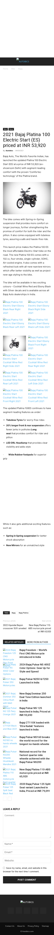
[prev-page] (5, 799)
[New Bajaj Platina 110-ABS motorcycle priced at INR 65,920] (10, 776)
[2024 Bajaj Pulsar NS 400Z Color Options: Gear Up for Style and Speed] (10, 669)
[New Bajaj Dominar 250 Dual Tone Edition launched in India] (10, 700)
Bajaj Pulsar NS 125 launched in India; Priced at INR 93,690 (35, 712)
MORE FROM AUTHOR (37, 642)
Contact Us (9, 926)
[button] (5, 61)
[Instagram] (19, 910)
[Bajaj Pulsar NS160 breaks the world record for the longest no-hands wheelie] (10, 741)
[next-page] (10, 799)
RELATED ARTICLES (14, 642)
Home (5, 68)
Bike (13, 68)
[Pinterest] (27, 911)
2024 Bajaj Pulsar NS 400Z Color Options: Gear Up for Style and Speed (35, 668)
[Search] (50, 61)
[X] (35, 911)
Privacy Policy (33, 926)
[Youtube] (43, 911)
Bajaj (20, 68)
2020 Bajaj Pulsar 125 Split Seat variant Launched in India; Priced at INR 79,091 (35, 787)
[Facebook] (11, 911)
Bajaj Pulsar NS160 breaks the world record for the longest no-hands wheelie (35, 741)
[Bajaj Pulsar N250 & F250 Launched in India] (10, 682)
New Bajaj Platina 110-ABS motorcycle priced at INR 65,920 (39, 628)
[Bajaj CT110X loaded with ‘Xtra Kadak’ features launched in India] (10, 726)
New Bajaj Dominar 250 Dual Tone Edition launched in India (35, 697)
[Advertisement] (27, 29)
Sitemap (45, 926)
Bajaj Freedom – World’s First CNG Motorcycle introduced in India (33, 653)
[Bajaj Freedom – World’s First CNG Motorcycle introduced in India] (10, 657)
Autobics (9, 150)
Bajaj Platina (23, 613)
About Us (21, 926)
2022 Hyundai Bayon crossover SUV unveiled (14, 627)
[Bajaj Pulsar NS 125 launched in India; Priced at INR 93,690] (10, 711)
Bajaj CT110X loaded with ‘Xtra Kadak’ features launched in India (34, 726)
